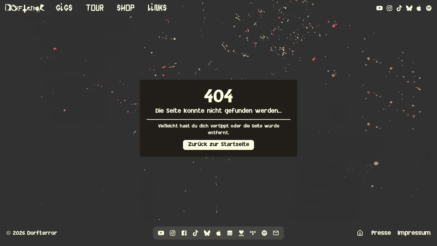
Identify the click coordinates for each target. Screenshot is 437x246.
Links (157, 8)
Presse (381, 233)
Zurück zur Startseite (218, 144)
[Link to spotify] (429, 8)
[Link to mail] (276, 233)
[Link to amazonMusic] (230, 233)
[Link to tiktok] (399, 8)
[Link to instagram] (389, 8)
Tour (95, 8)
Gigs (64, 8)
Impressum (414, 233)
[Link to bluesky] (409, 8)
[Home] (360, 233)
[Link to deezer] (241, 233)
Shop (126, 8)
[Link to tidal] (253, 233)
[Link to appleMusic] (419, 8)
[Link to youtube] (380, 8)
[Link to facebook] (184, 233)
